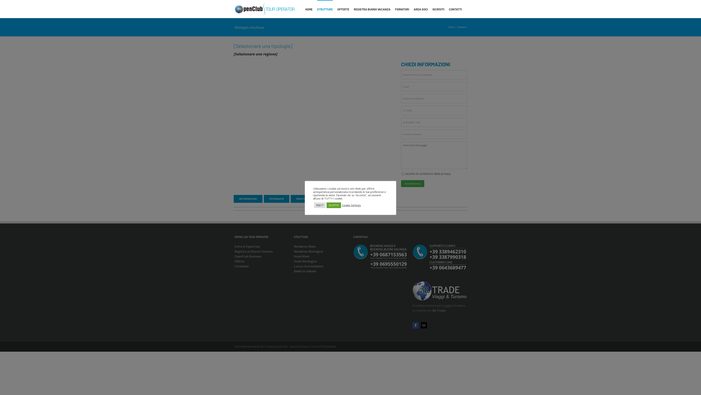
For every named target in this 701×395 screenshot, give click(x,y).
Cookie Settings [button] (351, 205)
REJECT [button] (319, 205)
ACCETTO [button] (334, 205)
